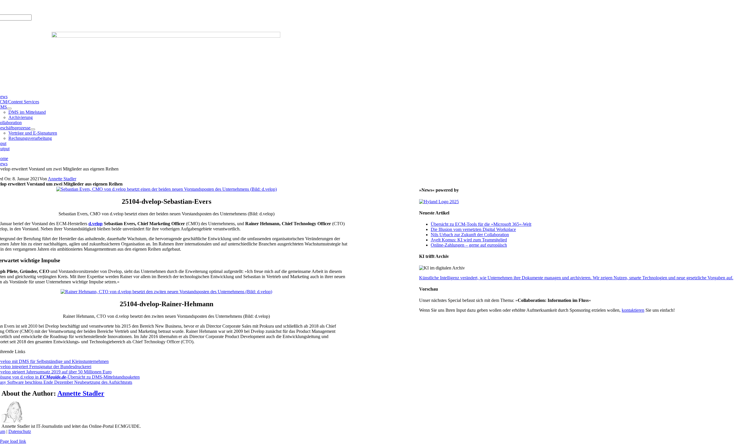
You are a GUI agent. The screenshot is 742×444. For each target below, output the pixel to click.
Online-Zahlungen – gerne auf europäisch (469, 245)
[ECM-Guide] (166, 36)
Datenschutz (19, 431)
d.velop (95, 223)
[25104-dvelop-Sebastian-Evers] (166, 189)
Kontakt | (57, 7)
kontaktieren (633, 310)
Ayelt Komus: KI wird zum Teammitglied (469, 239)
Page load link (13, 441)
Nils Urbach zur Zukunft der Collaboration (470, 234)
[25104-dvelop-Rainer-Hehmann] (166, 291)
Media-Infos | (18, 7)
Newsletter (76, 7)
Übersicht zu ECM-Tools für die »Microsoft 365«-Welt (481, 224)
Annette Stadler (62, 178)
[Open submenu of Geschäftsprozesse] (32, 129)
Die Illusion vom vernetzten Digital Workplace (473, 229)
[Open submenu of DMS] (9, 108)
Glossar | (39, 7)
